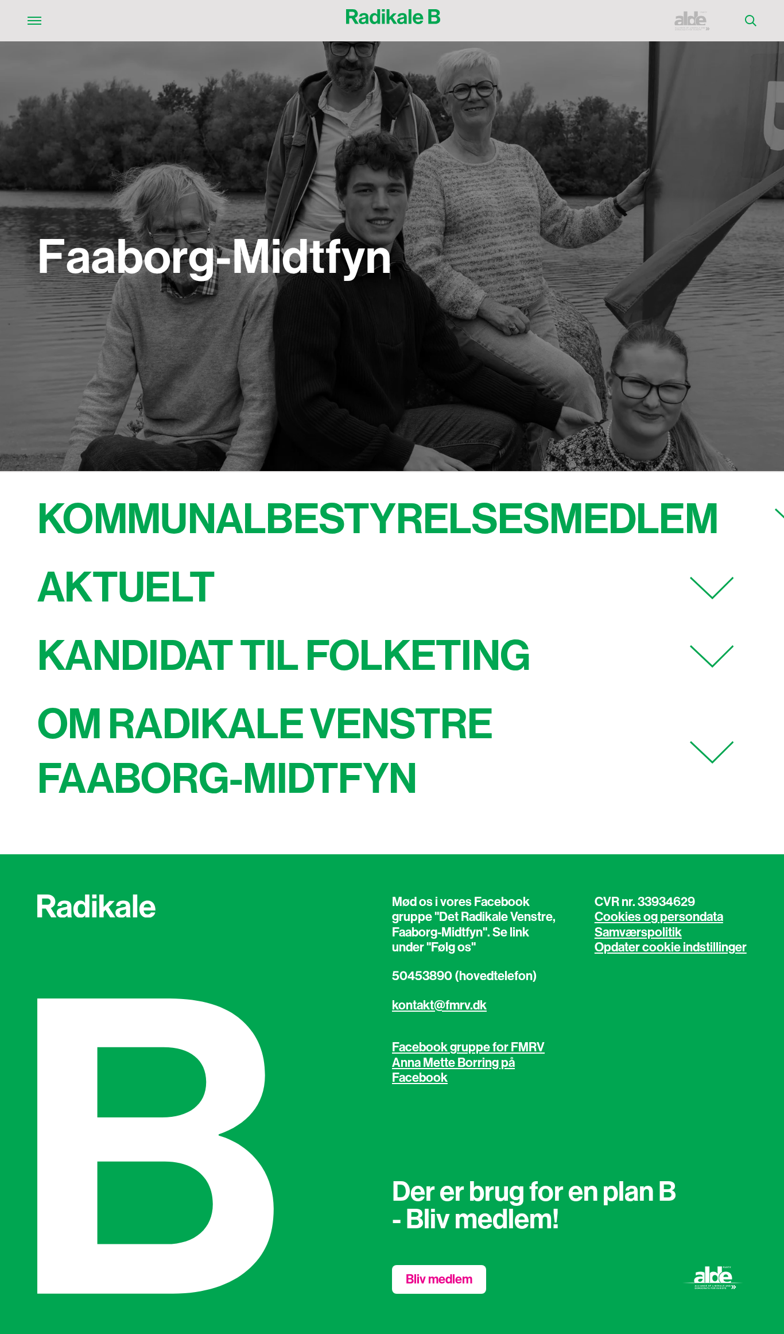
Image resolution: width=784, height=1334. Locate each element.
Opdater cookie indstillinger (671, 947)
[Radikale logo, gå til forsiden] (393, 20)
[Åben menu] (34, 20)
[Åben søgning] (750, 20)
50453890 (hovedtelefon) (464, 976)
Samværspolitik (638, 932)
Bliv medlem (439, 1279)
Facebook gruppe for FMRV (468, 1047)
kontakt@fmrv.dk (439, 1005)
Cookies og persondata (659, 916)
